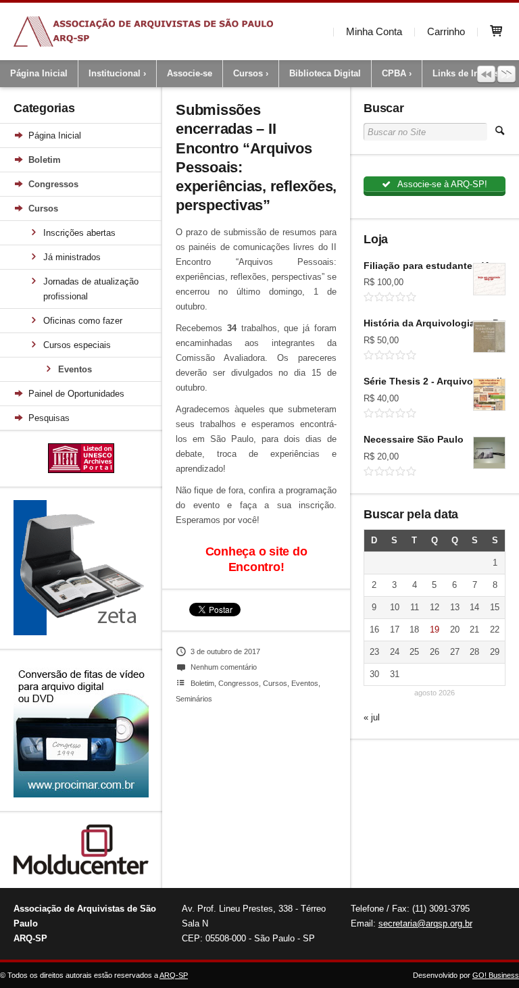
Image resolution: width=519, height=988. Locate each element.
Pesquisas (49, 418)
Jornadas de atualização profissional (91, 288)
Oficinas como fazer (82, 321)
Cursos (248, 73)
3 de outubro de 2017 (225, 651)
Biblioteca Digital (325, 73)
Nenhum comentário (224, 667)
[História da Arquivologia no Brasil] (489, 336)
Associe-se (189, 73)
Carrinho (446, 31)
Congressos (53, 184)
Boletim (44, 160)
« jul (372, 717)
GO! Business (495, 975)
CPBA (394, 73)
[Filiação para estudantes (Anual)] (489, 279)
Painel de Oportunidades (76, 394)
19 (434, 629)
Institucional (115, 73)
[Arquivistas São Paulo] (143, 31)
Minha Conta (374, 31)
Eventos (75, 369)
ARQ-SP (173, 975)
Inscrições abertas (79, 233)
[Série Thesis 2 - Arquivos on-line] (489, 394)
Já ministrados (72, 257)
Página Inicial (39, 73)
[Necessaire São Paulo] (489, 453)
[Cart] (498, 31)
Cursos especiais (77, 345)
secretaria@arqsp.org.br (425, 923)
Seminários (194, 699)
